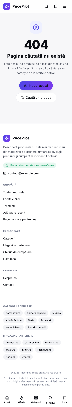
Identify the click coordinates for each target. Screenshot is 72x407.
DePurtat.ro (51, 342)
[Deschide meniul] (65, 6)
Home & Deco (13, 327)
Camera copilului (36, 312)
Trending (9, 205)
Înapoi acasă (38, 86)
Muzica (56, 312)
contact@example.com (24, 173)
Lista (64, 402)
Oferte (21, 402)
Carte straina (13, 312)
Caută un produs (38, 98)
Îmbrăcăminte (14, 320)
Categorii (9, 238)
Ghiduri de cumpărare (17, 252)
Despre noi (10, 278)
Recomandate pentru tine (19, 219)
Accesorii (46, 320)
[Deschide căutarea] (46, 6)
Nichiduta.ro (44, 349)
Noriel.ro (10, 356)
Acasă (7, 402)
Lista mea (9, 258)
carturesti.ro (32, 342)
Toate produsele (13, 192)
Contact (8, 284)
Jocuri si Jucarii (37, 327)
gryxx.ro (10, 349)
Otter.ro (26, 356)
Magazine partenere (16, 245)
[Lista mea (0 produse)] (56, 6)
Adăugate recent (14, 212)
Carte (31, 320)
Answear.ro (12, 342)
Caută (50, 403)
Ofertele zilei (11, 199)
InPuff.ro (26, 349)
